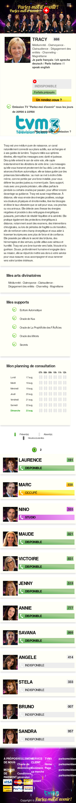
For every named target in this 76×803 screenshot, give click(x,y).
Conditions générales (24, 775)
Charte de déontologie (25, 766)
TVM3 (48, 758)
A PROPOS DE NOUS (10, 760)
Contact (36, 781)
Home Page (48, 766)
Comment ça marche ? (37, 771)
